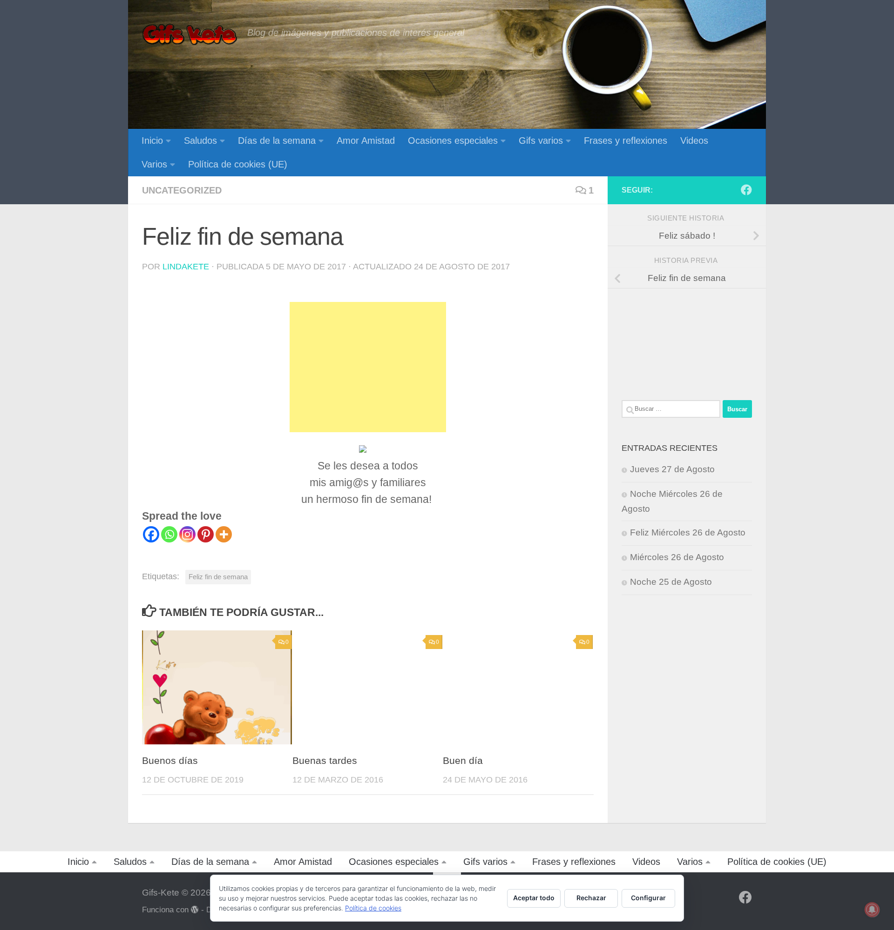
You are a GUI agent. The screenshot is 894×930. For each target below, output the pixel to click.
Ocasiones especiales (453, 140)
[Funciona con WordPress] (195, 910)
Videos (694, 140)
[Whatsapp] (169, 534)
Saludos (200, 140)
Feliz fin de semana (218, 577)
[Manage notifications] (872, 909)
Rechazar (591, 898)
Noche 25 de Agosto (671, 582)
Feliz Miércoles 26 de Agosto (687, 532)
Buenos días (170, 760)
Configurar (648, 898)
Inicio (152, 140)
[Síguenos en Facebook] (746, 189)
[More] (224, 534)
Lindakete (186, 266)
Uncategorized (182, 190)
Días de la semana (277, 140)
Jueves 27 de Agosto (672, 469)
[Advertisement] (368, 367)
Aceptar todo (534, 898)
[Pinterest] (205, 534)
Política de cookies (373, 908)
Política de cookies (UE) (237, 164)
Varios (154, 164)
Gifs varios (541, 140)
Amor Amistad (366, 140)
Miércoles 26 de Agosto (677, 557)
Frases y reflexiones (625, 140)
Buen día (463, 760)
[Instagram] (187, 534)
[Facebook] (151, 534)
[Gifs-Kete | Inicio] (190, 35)
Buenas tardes (324, 760)
